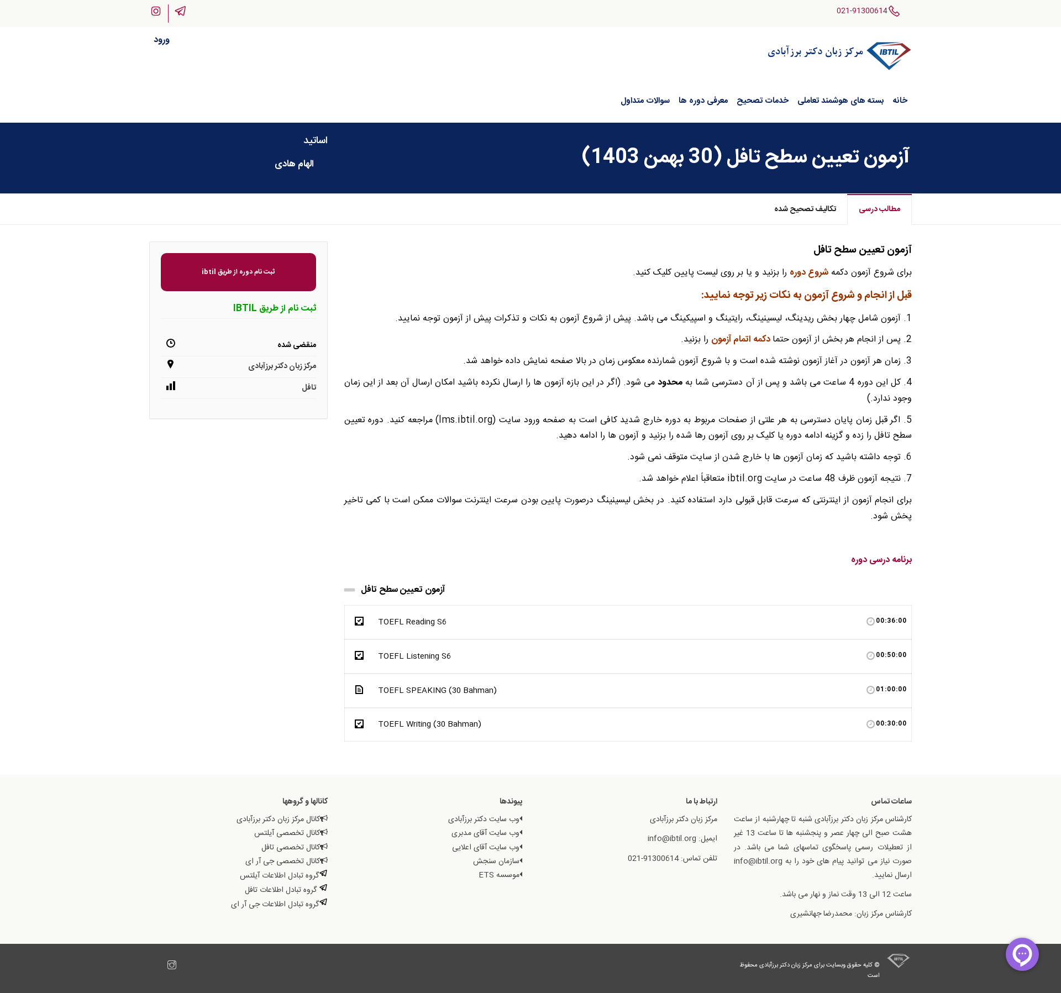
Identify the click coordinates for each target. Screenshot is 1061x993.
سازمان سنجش (496, 861)
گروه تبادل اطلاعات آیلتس (279, 875)
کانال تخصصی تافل (290, 847)
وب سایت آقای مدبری (485, 833)
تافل (309, 388)
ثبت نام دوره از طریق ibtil (238, 271)
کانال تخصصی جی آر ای (282, 861)
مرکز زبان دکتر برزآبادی (282, 366)
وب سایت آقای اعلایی (485, 847)
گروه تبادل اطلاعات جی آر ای (275, 904)
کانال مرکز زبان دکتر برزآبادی (278, 819)
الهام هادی (294, 164)
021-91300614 (862, 11)
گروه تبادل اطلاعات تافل (282, 890)
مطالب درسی (879, 209)
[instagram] (172, 967)
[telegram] (160, 967)
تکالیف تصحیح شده (805, 209)
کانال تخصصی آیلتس (287, 833)
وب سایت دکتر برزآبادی (483, 819)
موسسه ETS (499, 875)
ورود (162, 40)
